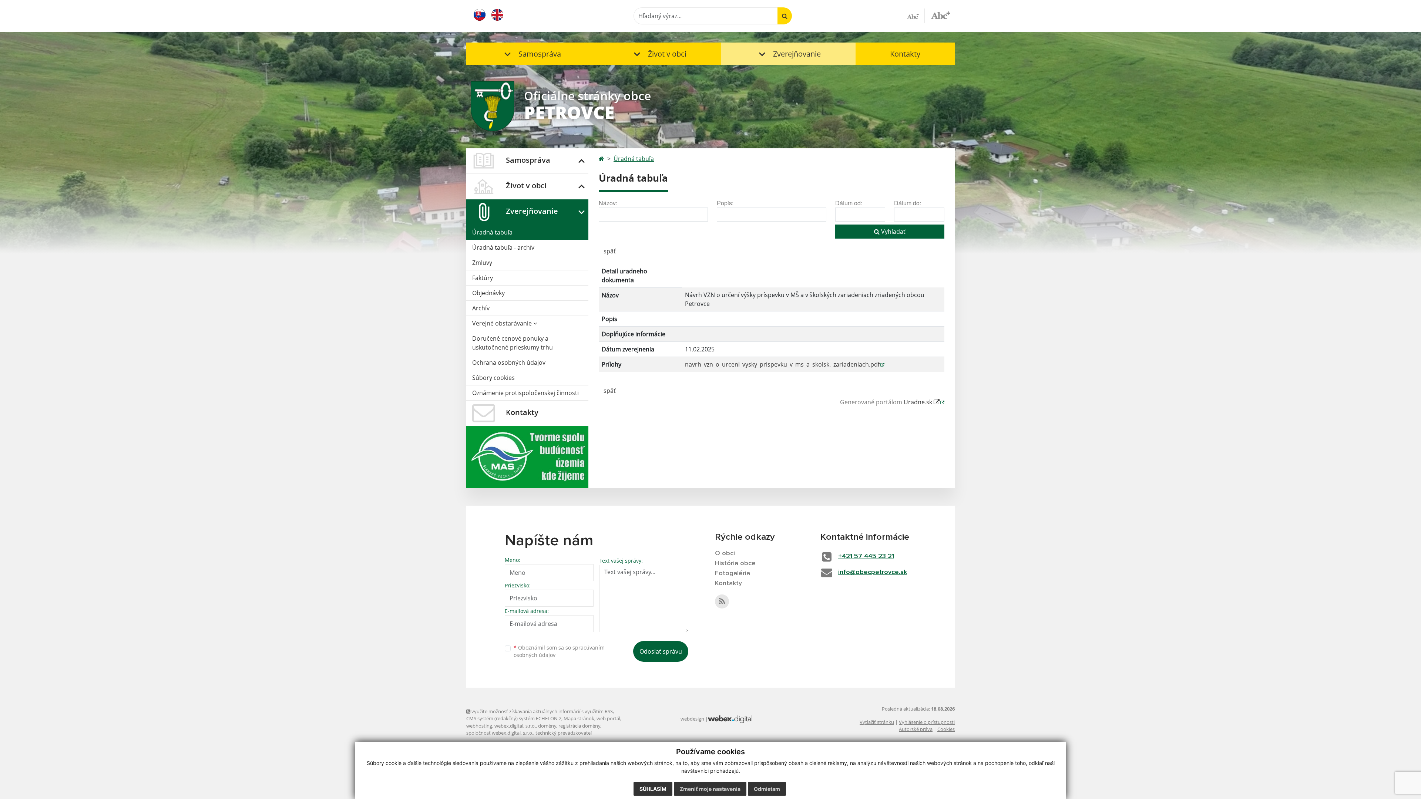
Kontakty (905, 54)
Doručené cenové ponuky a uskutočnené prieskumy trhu (512, 342)
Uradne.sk (919, 402)
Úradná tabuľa (492, 232)
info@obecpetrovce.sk (872, 572)
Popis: (725, 203)
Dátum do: (907, 203)
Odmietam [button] (767, 789)
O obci (725, 553)
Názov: (608, 203)
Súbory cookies (493, 378)
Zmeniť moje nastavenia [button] (710, 789)
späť (610, 251)
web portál (608, 718)
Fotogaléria (732, 573)
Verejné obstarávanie (502, 323)
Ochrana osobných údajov (508, 362)
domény (547, 725)
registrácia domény (579, 725)
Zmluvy (482, 263)
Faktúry (482, 278)
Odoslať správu (660, 651)
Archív (481, 308)
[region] (771, 321)
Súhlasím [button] (652, 789)
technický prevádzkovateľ (563, 732)
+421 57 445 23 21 (866, 556)
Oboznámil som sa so (559, 651)
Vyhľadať (893, 231)
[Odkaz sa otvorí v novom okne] (722, 601)
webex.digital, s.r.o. (515, 725)
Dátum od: (848, 203)
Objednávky (488, 293)
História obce (735, 563)
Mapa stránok (579, 718)
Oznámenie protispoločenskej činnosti (525, 393)
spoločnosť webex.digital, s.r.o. (499, 732)
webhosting (479, 725)
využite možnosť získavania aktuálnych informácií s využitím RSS (541, 711)
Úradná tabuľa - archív (503, 247)
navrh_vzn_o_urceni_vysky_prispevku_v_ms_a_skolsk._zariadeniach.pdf (782, 364)
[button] (531, 54)
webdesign (692, 718)
